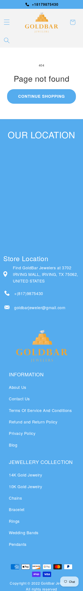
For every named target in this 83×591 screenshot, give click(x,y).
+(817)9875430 (28, 293)
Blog (13, 445)
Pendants (18, 544)
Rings (14, 521)
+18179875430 (45, 4)
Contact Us (19, 398)
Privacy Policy (22, 433)
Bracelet (17, 509)
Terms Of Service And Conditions (40, 410)
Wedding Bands (24, 532)
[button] (7, 22)
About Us (17, 387)
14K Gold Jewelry (25, 475)
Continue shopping (41, 96)
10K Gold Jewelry (25, 486)
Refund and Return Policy (33, 422)
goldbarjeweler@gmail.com (39, 307)
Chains (15, 498)
